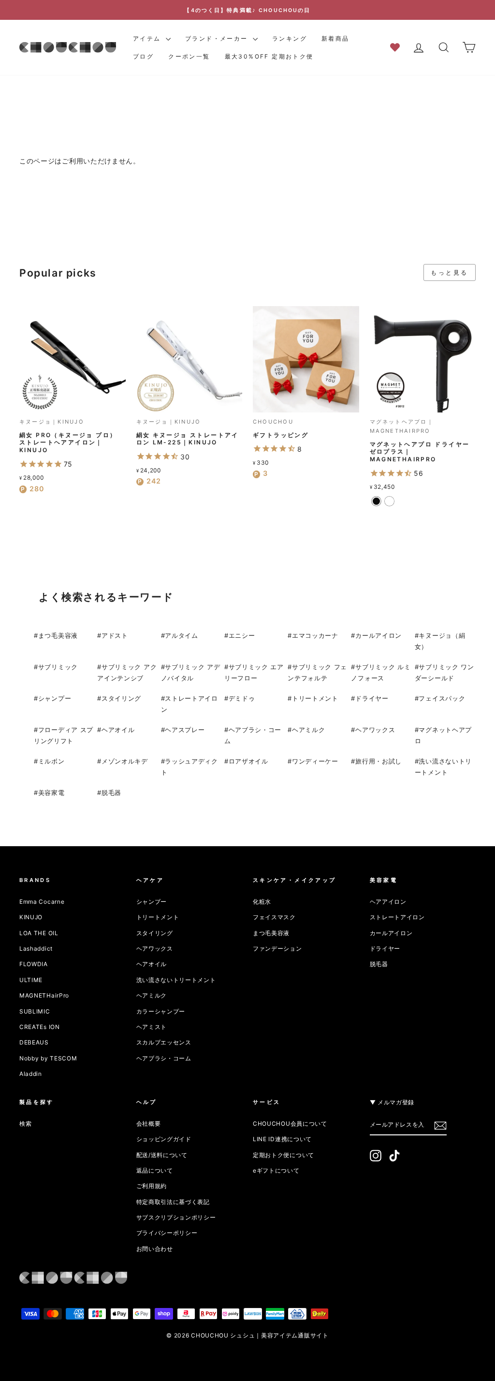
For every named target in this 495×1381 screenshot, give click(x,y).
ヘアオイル (118, 730)
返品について (154, 1170)
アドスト (115, 635)
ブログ (143, 56)
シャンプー (55, 698)
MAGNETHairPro (44, 995)
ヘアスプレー (184, 730)
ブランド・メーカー (217, 38)
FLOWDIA (33, 964)
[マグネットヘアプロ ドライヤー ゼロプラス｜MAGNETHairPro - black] (376, 501)
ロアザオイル (248, 761)
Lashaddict (36, 948)
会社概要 (148, 1123)
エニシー (242, 635)
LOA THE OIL (38, 933)
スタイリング (121, 698)
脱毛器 (111, 792)
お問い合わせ (154, 1248)
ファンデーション (277, 948)
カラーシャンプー (161, 1011)
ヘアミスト (151, 1026)
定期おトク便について (283, 1155)
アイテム (148, 38)
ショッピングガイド (163, 1139)
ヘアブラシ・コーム (163, 1058)
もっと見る (449, 272)
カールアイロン (378, 635)
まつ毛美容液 (58, 635)
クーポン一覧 (189, 56)
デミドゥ (242, 698)
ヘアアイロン (388, 901)
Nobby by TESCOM (48, 1058)
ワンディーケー (315, 761)
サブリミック (58, 667)
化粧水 (262, 901)
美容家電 (51, 792)
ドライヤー (372, 698)
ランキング (289, 38)
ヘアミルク (308, 730)
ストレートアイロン (397, 917)
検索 (25, 1123)
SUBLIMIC (34, 1011)
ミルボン (51, 761)
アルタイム (181, 635)
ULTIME (31, 980)
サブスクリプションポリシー (176, 1217)
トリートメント (315, 698)
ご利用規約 (151, 1186)
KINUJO (31, 917)
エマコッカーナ (315, 635)
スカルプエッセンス (163, 1042)
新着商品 (335, 38)
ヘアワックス (375, 730)
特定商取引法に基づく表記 (173, 1201)
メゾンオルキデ (125, 761)
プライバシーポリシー (167, 1232)
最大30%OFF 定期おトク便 (269, 56)
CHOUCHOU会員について (290, 1123)
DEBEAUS (34, 1042)
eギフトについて (276, 1170)
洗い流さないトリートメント (176, 980)
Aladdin (30, 1073)
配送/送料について (162, 1155)
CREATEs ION (39, 1026)
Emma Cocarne (41, 901)
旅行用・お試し (378, 761)
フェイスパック (442, 698)
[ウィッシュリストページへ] (398, 47)
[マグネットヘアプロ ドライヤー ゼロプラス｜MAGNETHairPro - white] (389, 501)
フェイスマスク (274, 917)
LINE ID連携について (282, 1139)
